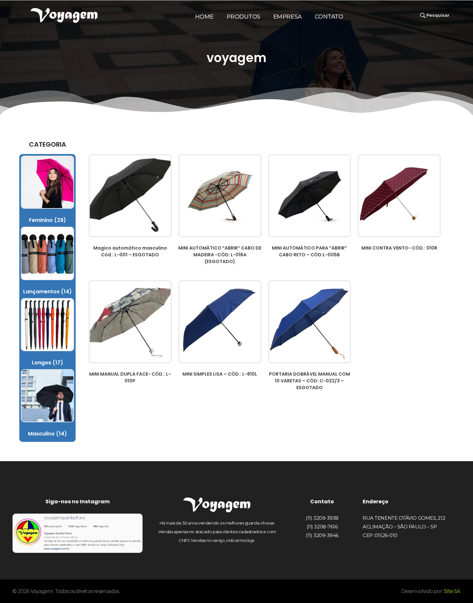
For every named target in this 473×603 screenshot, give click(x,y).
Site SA (452, 591)
